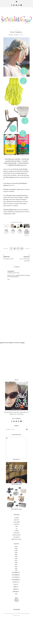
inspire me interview (16, 539)
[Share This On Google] (22, 248)
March (15, 589)
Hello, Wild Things (17, 613)
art (16, 528)
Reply (8, 279)
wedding (17, 530)
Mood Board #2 (16, 459)
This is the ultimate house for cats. (12, 209)
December (15, 572)
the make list (17, 537)
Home (16, 597)
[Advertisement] (16, 323)
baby (16, 526)
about (16, 598)
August (15, 582)
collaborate (16, 600)
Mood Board (16, 532)
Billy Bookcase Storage (16, 509)
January (15, 591)
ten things (16, 29)
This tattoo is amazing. (9, 189)
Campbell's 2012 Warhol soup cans (17, 165)
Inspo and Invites (16, 535)
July (15, 584)
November (15, 574)
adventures (16, 524)
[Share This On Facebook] (11, 248)
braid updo (17, 159)
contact (16, 601)
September (15, 579)
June (15, 586)
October (15, 577)
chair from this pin (23, 163)
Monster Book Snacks (17, 484)
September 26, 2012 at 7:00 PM (13, 272)
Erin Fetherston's (9, 159)
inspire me (16, 519)
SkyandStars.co (16, 615)
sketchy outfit (16, 522)
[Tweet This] (14, 248)
